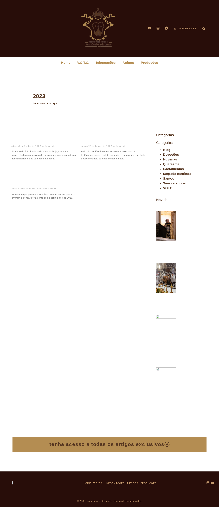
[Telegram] (166, 28)
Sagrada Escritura (177, 173)
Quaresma (171, 164)
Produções (149, 62)
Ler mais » (16, 165)
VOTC (167, 188)
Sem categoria (174, 183)
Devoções (171, 154)
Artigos (128, 62)
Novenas (170, 159)
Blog (166, 150)
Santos (168, 178)
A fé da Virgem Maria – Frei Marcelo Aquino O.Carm (192, 217)
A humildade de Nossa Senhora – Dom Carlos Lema (192, 322)
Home (65, 62)
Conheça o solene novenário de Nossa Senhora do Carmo (191, 374)
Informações (106, 62)
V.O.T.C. (83, 62)
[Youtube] (149, 28)
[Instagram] (158, 28)
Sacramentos (173, 169)
